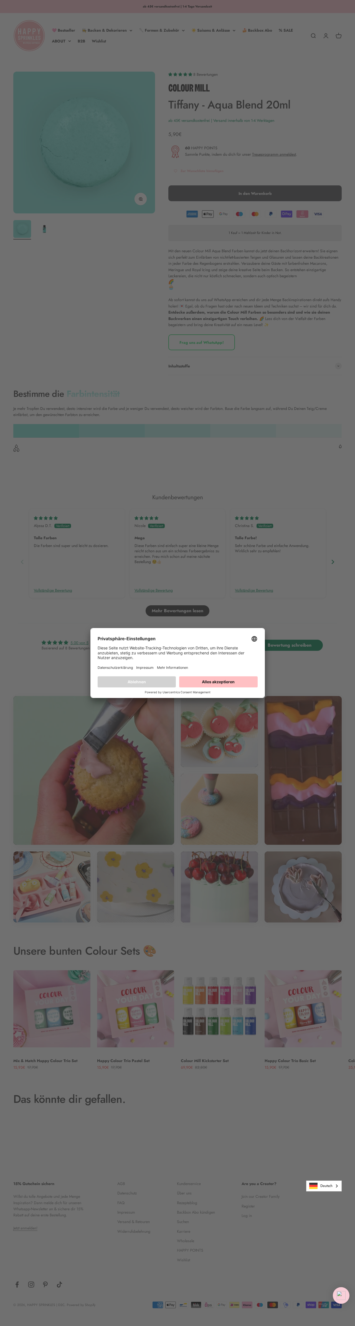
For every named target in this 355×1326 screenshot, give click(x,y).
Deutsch (326, 1185)
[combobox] (324, 1186)
